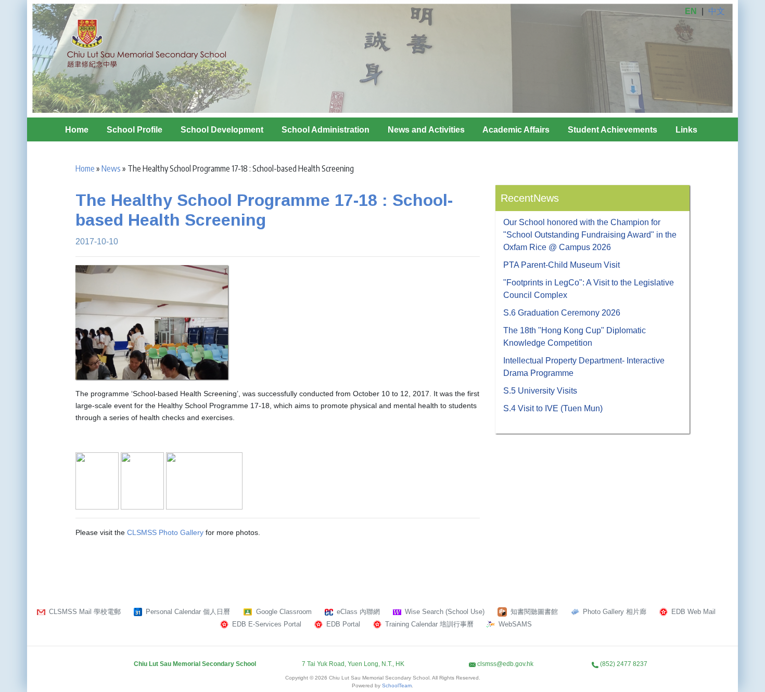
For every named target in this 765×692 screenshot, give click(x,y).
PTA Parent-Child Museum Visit (561, 264)
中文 (716, 11)
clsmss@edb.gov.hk (505, 664)
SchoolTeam (397, 685)
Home (76, 129)
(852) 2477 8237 (623, 664)
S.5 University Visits (540, 390)
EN (691, 11)
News (111, 168)
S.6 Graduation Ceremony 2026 (561, 312)
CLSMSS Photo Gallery (165, 532)
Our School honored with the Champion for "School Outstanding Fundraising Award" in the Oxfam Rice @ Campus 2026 (590, 235)
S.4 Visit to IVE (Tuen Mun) (553, 408)
